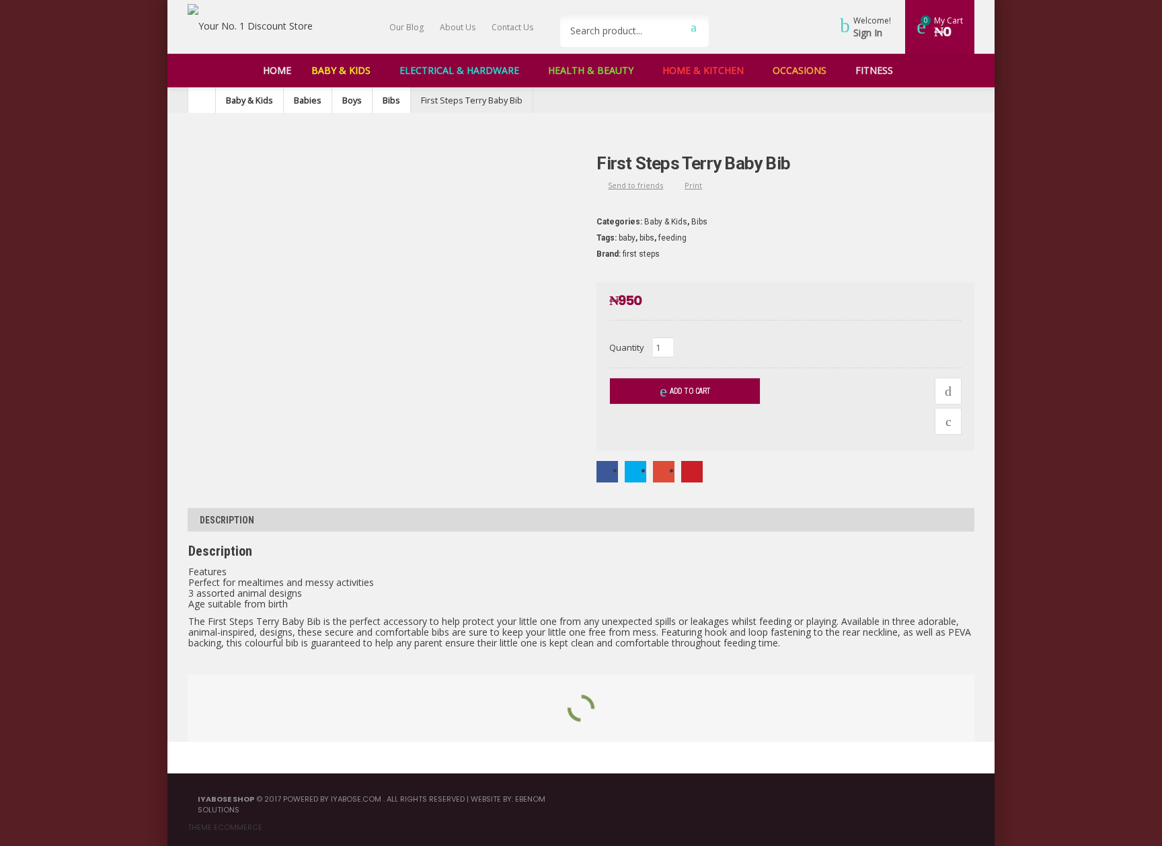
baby (627, 238)
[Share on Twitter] (635, 470)
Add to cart (690, 391)
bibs (647, 238)
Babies (307, 100)
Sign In (867, 33)
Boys (352, 100)
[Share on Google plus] (663, 470)
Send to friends (635, 185)
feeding (672, 238)
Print (693, 185)
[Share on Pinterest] (692, 470)
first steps (641, 254)
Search (694, 26)
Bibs (391, 100)
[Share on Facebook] (607, 470)
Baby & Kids (249, 100)
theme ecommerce (225, 827)
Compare (948, 391)
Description (227, 520)
